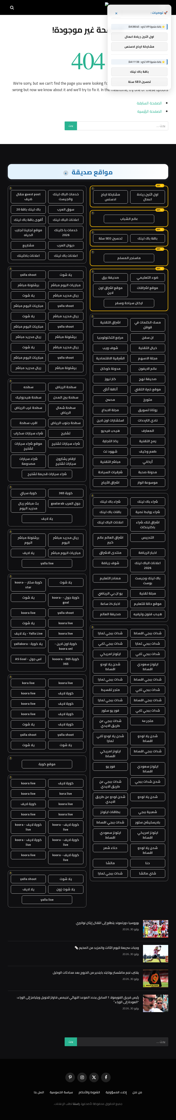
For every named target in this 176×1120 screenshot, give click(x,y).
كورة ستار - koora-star (28, 584)
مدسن (110, 400)
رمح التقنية (147, 441)
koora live (28, 613)
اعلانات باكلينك (28, 256)
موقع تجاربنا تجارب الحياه (28, 232)
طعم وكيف (148, 451)
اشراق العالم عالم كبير (110, 539)
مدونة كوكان (110, 369)
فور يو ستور (110, 710)
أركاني (148, 462)
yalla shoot (28, 275)
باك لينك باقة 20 (28, 209)
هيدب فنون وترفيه (147, 614)
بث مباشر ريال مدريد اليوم (28, 505)
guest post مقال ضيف (28, 196)
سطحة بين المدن (65, 397)
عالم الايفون (147, 369)
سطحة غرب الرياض (28, 408)
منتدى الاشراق (110, 553)
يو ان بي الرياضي (110, 593)
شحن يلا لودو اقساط (110, 666)
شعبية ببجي (147, 812)
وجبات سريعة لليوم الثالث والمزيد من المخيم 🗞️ (106, 947)
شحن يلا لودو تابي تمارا (110, 738)
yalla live (47, 563)
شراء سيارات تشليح (66, 444)
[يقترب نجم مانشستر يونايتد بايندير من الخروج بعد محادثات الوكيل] (155, 978)
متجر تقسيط (110, 690)
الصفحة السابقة (149, 103)
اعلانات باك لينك (66, 256)
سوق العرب (65, 209)
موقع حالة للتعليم (148, 604)
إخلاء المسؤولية (116, 1092)
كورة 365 (66, 493)
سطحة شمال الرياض (66, 410)
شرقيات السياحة (110, 472)
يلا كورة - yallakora (28, 644)
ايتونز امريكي (110, 654)
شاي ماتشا (147, 873)
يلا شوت (66, 275)
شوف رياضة (110, 563)
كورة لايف (66, 693)
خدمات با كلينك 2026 (65, 232)
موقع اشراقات (147, 288)
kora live (28, 683)
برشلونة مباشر (28, 285)
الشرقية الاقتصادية (110, 358)
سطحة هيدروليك (28, 397)
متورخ (147, 400)
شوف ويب (110, 348)
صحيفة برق (110, 277)
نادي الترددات (148, 420)
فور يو (110, 766)
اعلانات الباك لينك (110, 522)
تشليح (65, 433)
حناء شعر (110, 848)
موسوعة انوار (148, 482)
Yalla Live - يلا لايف (28, 633)
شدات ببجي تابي (110, 644)
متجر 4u (147, 721)
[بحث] (12, 7)
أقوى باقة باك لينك (28, 220)
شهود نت (110, 451)
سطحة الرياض (65, 387)
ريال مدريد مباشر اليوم (66, 540)
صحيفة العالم (110, 614)
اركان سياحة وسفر (129, 303)
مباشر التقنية (110, 462)
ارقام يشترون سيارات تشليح (65, 461)
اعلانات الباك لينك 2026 (148, 565)
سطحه (28, 387)
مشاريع (28, 245)
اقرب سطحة (28, 423)
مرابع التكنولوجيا (110, 338)
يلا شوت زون (65, 889)
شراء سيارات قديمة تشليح (47, 474)
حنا (147, 863)
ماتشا (110, 863)
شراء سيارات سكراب (28, 433)
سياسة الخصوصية (61, 1092)
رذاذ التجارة (110, 441)
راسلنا (76, 1103)
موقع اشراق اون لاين (110, 290)
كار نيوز (110, 379)
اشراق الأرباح (110, 482)
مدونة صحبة (147, 472)
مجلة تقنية (147, 593)
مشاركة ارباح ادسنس (110, 196)
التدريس (147, 537)
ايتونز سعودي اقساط (147, 666)
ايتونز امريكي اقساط (110, 753)
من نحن (137, 1092)
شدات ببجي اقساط (148, 633)
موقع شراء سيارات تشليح (28, 446)
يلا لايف (47, 519)
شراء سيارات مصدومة (28, 461)
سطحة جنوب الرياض (66, 423)
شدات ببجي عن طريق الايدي (110, 723)
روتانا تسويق (147, 410)
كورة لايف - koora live (65, 827)
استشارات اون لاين (110, 420)
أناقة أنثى (110, 389)
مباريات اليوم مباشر (66, 285)
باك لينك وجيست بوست (147, 580)
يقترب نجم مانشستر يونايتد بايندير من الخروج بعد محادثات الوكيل (96, 972)
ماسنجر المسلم (129, 258)
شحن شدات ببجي (147, 782)
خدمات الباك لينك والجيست (66, 196)
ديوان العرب (65, 245)
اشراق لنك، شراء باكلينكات (148, 524)
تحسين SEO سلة (110, 238)
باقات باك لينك (110, 512)
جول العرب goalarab (65, 503)
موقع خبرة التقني (148, 389)
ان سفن (148, 338)
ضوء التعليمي (147, 277)
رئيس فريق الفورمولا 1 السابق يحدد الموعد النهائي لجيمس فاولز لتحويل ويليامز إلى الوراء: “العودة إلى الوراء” (78, 999)
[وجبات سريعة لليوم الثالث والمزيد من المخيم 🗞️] (155, 953)
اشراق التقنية (110, 322)
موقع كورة (46, 764)
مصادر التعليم (110, 578)
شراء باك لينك (147, 502)
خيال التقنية (147, 348)
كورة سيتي (28, 493)
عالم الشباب (129, 219)
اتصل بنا (39, 1092)
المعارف (147, 431)
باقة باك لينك (147, 238)
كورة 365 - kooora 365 (65, 661)
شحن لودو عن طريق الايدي (110, 799)
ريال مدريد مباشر (66, 295)
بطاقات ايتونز (110, 812)
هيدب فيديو (110, 431)
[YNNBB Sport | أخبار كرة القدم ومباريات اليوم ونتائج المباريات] (88, 7)
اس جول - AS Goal (28, 659)
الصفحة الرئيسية (149, 111)
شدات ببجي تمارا (110, 633)
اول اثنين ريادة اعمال (147, 196)
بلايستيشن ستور (147, 822)
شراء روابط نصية (147, 512)
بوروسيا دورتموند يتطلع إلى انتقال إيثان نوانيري (107, 923)
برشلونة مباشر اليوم (28, 540)
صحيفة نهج (148, 379)
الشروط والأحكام (89, 1092)
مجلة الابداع (110, 410)
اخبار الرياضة (147, 553)
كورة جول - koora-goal (65, 600)
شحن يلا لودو (148, 797)
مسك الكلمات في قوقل (147, 324)
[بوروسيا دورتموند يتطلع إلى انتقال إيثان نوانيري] (155, 929)
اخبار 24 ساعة (110, 604)
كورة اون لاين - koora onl (66, 646)
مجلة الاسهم (147, 358)
